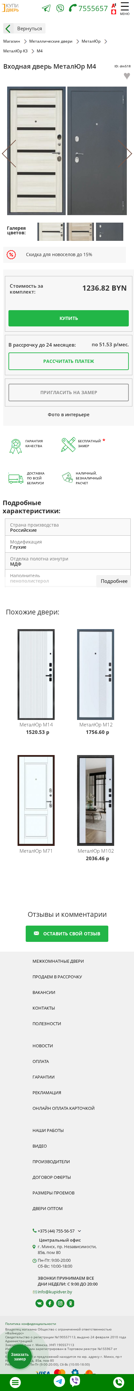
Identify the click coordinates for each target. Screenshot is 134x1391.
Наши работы (48, 1130)
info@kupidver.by (55, 1292)
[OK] (68, 1303)
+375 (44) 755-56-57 (56, 1231)
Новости (43, 1046)
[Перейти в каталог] (15, 1382)
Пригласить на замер (68, 392)
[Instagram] (57, 1303)
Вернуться (29, 28)
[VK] (37, 1303)
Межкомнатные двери (58, 961)
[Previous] (15, 154)
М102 (96, 850)
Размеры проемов (53, 1193)
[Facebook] (47, 1303)
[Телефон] (118, 1382)
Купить (69, 318)
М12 (96, 724)
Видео (40, 1146)
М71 (36, 850)
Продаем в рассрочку (57, 977)
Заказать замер (20, 1356)
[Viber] (60, 10)
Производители (51, 1161)
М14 (36, 724)
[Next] (118, 154)
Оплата (41, 1061)
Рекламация (47, 1092)
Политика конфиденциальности (30, 1324)
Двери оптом (48, 1208)
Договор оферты (52, 1177)
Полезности (47, 1023)
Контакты (44, 1008)
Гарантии (44, 1077)
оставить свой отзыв (71, 933)
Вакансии (44, 992)
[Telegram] (46, 9)
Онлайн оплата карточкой (64, 1108)
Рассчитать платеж (68, 361)
